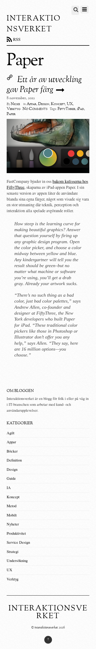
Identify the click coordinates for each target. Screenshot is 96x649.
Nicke (15, 104)
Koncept (58, 104)
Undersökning (17, 560)
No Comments (35, 109)
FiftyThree (66, 108)
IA (9, 487)
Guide (11, 478)
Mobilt (12, 515)
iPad (80, 108)
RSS (16, 39)
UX (70, 104)
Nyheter (13, 524)
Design (43, 104)
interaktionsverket (46, 627)
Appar (31, 104)
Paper (11, 114)
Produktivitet (16, 533)
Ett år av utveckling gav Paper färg (44, 85)
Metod (11, 505)
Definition (14, 460)
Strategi (12, 551)
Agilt (10, 432)
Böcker (12, 451)
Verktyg (13, 108)
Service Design (18, 542)
